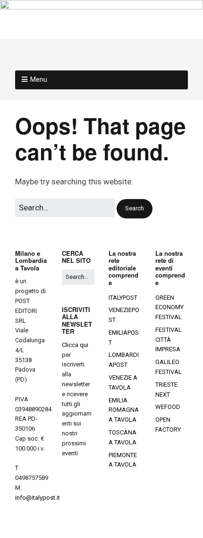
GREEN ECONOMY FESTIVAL (169, 307)
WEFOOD (167, 406)
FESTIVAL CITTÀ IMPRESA (168, 339)
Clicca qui (75, 344)
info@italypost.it (37, 497)
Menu (38, 79)
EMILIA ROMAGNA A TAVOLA (124, 410)
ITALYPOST (123, 297)
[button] (134, 208)
